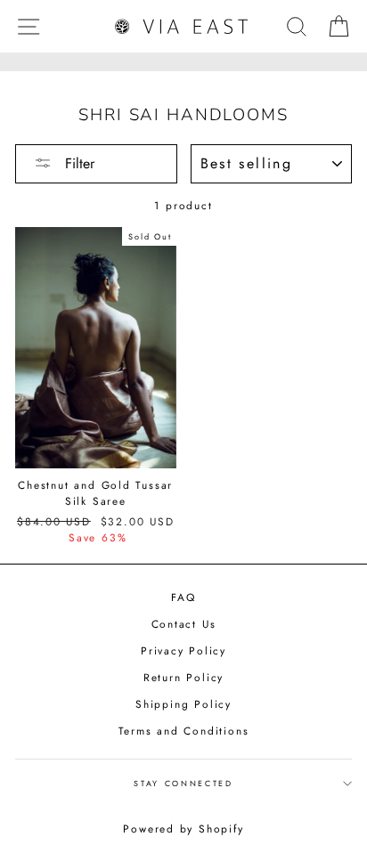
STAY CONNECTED (183, 783)
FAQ (183, 597)
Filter (77, 163)
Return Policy (183, 677)
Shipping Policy (183, 703)
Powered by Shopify (183, 829)
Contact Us (183, 623)
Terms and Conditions (183, 730)
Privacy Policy (183, 650)
